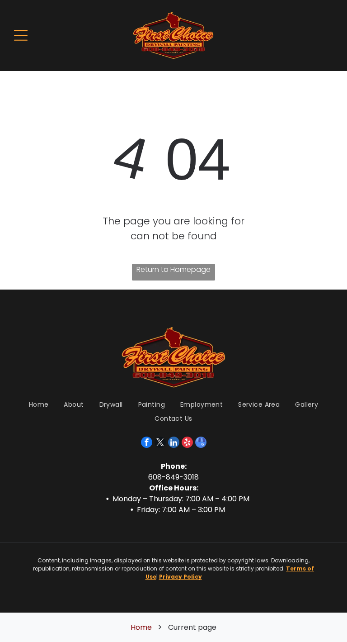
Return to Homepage (173, 269)
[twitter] (160, 443)
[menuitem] (39, 405)
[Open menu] (21, 35)
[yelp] (187, 443)
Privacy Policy (180, 576)
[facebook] (146, 443)
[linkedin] (173, 443)
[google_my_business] (200, 443)
